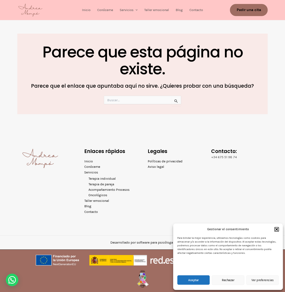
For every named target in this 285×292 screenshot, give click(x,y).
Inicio (86, 10)
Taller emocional (156, 10)
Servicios (127, 10)
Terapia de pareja (101, 184)
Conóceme (105, 10)
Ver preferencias (262, 280)
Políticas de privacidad (165, 161)
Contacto (196, 10)
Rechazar (228, 280)
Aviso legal (156, 167)
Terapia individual (102, 179)
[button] (277, 229)
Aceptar (193, 280)
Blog (179, 10)
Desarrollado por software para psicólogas (142, 242)
